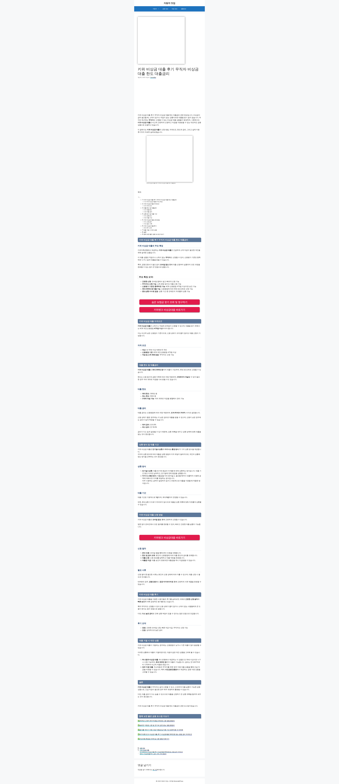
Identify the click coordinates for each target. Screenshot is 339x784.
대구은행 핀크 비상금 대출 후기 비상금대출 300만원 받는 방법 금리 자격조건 (161, 752)
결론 (145, 232)
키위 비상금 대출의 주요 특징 (154, 201)
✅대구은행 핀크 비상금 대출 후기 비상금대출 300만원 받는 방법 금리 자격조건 (165, 734)
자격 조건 (149, 205)
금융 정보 (165, 9)
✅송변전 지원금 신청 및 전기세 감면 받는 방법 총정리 (156, 725)
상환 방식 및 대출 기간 (150, 214)
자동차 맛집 (169, 3)
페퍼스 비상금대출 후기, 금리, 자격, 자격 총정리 (153, 754)
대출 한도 (149, 210)
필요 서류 (149, 223)
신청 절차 (149, 222)
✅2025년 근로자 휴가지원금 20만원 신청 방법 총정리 (156, 721)
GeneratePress (178, 781)
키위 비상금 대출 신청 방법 (152, 220)
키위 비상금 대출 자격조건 (151, 204)
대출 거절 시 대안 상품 (150, 230)
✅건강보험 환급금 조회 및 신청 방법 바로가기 (153, 739)
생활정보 (183, 9)
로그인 (155, 770)
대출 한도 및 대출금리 (150, 208)
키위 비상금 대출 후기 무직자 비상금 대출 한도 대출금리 (160, 200)
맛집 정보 (174, 9)
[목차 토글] (139, 197)
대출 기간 (149, 217)
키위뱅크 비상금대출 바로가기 (169, 309)
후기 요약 (149, 228)
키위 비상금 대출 (144, 750)
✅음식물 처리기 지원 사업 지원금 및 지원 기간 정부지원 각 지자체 (160, 730)
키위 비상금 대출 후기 (150, 226)
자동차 (155, 9)
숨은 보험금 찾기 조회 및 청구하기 (169, 302)
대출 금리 (149, 211)
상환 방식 (149, 216)
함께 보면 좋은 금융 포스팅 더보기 (154, 234)
